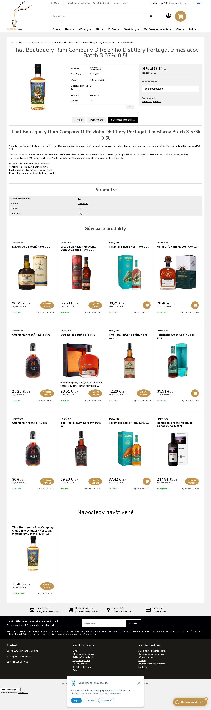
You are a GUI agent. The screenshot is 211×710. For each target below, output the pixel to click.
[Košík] (180, 16)
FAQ (75, 670)
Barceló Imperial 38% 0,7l (77, 335)
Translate (23, 692)
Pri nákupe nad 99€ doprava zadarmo (167, 3)
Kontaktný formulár (82, 667)
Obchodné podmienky (83, 654)
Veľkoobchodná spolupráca (151, 663)
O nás (75, 650)
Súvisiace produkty (151, 101)
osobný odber (121, 3)
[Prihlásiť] (168, 16)
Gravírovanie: (149, 81)
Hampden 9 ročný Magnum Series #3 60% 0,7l (174, 424)
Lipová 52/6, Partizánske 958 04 (22, 650)
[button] (206, 699)
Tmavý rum (33, 42)
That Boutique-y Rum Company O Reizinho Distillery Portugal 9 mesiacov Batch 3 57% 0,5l (32, 531)
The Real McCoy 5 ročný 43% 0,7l (128, 336)
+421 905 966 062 (19, 661)
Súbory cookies (145, 657)
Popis (78, 120)
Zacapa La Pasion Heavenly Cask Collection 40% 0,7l (78, 248)
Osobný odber (80, 663)
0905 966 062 (104, 3)
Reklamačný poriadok (83, 657)
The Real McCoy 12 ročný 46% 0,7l (80, 424)
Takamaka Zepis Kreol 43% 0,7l (129, 423)
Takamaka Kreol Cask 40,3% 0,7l (175, 336)
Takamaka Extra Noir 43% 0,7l (129, 246)
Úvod (56, 3)
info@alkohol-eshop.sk (78, 3)
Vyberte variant (47, 305)
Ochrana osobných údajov (151, 654)
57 (79, 198)
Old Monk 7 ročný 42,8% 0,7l (31, 335)
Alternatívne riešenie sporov (152, 650)
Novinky (142, 660)
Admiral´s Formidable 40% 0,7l (177, 246)
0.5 (79, 208)
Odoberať (133, 623)
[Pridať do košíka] (147, 305)
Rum (21, 42)
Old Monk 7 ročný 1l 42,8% (30, 423)
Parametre (96, 120)
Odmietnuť (106, 700)
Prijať (76, 700)
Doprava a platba (81, 660)
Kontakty (142, 667)
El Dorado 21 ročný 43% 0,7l (31, 246)
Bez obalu (83, 203)
